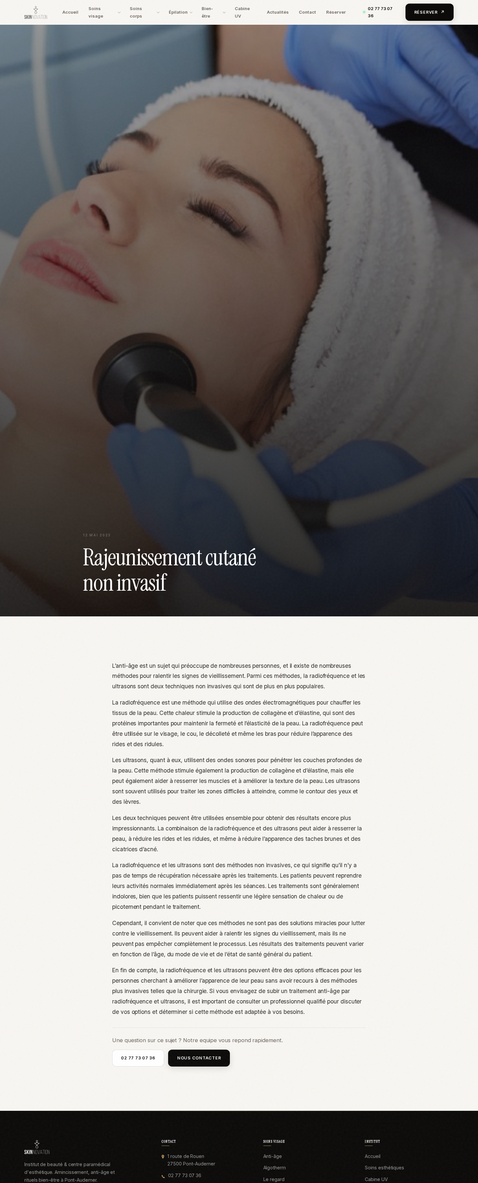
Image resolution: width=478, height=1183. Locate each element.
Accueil (70, 12)
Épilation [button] (178, 12)
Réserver (336, 12)
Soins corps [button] (136, 12)
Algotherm (274, 1167)
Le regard (274, 1179)
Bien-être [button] (207, 12)
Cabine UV (242, 12)
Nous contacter (199, 1057)
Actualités (278, 12)
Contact (307, 12)
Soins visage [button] (95, 12)
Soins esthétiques (384, 1167)
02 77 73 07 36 (380, 12)
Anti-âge (272, 1156)
